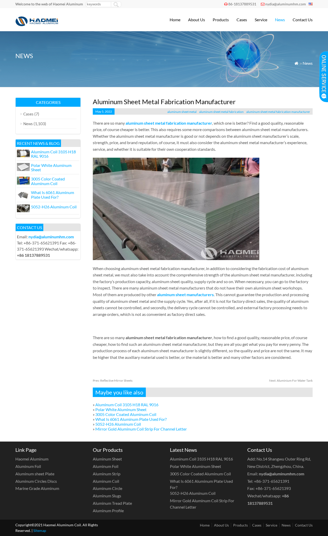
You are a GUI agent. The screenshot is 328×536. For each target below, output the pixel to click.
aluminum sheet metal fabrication (221, 112)
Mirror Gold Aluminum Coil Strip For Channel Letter (141, 428)
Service (261, 19)
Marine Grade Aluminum (37, 488)
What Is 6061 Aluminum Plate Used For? (131, 419)
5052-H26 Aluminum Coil (118, 424)
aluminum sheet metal (182, 112)
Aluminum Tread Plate (112, 503)
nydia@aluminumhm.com (285, 4)
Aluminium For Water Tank (291, 380)
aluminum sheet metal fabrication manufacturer (278, 112)
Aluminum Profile (108, 510)
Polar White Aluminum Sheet (121, 409)
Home (175, 19)
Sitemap (39, 530)
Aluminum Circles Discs (36, 481)
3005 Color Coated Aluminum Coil (125, 414)
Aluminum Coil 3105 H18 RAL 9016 (126, 404)
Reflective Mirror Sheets (112, 380)
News (280, 19)
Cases (242, 19)
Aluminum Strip (106, 473)
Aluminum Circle (107, 488)
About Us (196, 19)
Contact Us (303, 19)
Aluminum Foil (28, 466)
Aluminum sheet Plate (34, 473)
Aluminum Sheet (107, 458)
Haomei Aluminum (31, 458)
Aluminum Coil (106, 481)
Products (221, 19)
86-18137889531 (242, 4)
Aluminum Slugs (107, 495)
